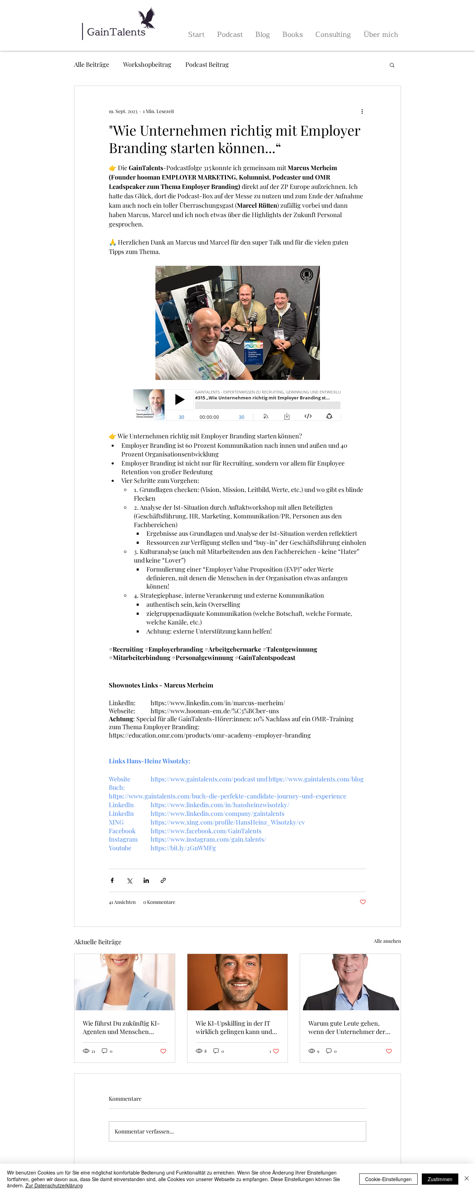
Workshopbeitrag (147, 64)
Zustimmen (440, 1179)
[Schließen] (466, 1178)
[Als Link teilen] (163, 880)
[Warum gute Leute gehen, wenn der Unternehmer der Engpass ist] (350, 982)
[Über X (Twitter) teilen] (129, 880)
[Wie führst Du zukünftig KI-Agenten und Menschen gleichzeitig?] (124, 982)
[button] (392, 64)
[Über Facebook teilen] (112, 880)
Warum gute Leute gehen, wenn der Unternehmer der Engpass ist (346, 1027)
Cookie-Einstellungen (388, 1179)
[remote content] (237, 405)
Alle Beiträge (91, 64)
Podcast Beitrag (207, 64)
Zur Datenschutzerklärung (54, 1185)
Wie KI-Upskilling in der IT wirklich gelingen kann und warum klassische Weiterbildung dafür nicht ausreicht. (234, 1027)
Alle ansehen (387, 941)
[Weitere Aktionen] (362, 111)
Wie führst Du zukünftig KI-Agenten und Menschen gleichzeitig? (121, 1027)
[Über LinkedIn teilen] (146, 880)
